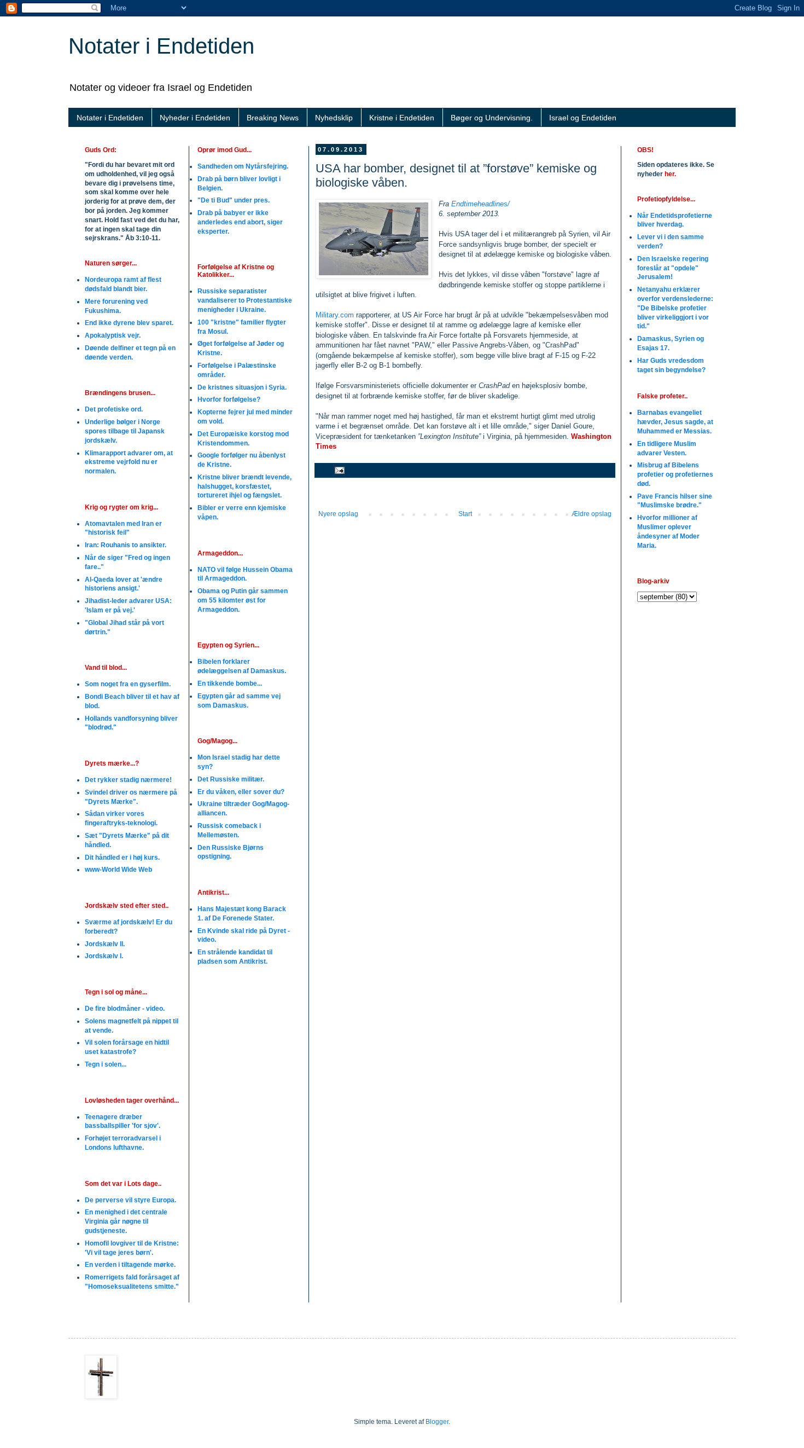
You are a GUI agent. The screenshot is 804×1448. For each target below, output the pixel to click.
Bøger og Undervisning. (492, 117)
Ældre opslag (591, 514)
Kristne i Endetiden (401, 117)
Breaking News (273, 117)
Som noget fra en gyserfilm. (128, 684)
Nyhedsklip (334, 117)
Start (465, 514)
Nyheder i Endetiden (195, 117)
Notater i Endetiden (161, 46)
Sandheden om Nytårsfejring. (242, 166)
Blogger (437, 1422)
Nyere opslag (338, 514)
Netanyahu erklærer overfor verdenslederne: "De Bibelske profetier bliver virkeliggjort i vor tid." (675, 308)
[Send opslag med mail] (339, 470)
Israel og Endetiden (582, 117)
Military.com (335, 315)
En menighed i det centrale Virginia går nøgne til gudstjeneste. (126, 1221)
